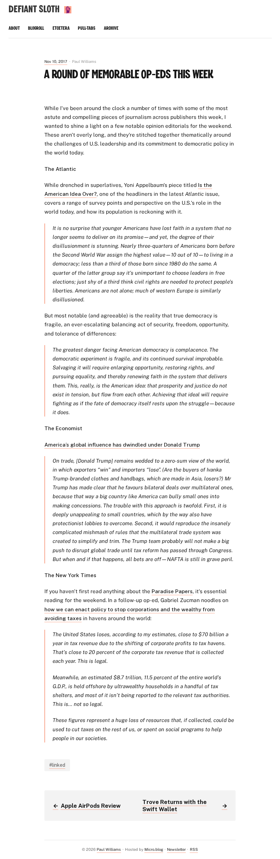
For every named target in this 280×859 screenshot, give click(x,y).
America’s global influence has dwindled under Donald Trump (122, 444)
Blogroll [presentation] (36, 28)
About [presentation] (14, 28)
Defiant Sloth (34, 9)
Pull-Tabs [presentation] (86, 28)
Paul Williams (109, 849)
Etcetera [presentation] (61, 28)
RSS (194, 849)
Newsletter (176, 849)
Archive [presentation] (111, 28)
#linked (57, 765)
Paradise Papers (172, 591)
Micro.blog (153, 849)
